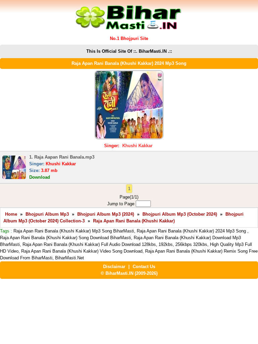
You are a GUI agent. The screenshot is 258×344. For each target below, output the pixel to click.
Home (11, 214)
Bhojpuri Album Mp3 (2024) (105, 214)
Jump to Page (121, 203)
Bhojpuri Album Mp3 (47, 214)
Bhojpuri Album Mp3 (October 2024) (179, 214)
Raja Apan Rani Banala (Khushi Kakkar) (134, 220)
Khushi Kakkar (137, 145)
